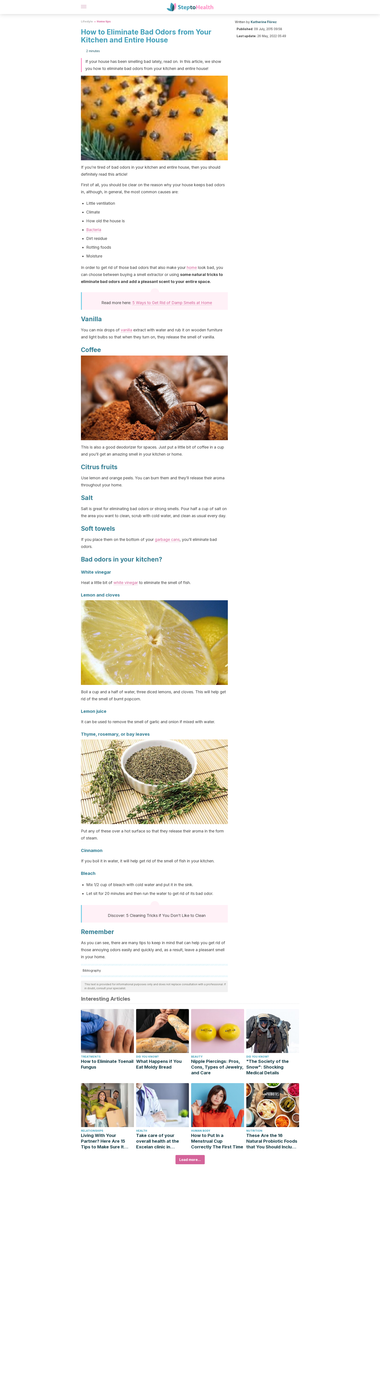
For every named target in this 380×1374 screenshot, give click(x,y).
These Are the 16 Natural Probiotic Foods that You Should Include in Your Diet (271, 1141)
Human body (200, 1130)
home (192, 267)
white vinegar (125, 582)
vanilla (126, 330)
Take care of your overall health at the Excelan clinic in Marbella (157, 1141)
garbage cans (167, 539)
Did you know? (147, 1056)
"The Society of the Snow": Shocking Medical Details (267, 1067)
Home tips (104, 21)
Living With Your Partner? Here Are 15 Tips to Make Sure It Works (103, 1141)
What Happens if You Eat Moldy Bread (159, 1064)
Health (141, 1130)
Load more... (190, 1159)
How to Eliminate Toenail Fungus (107, 1064)
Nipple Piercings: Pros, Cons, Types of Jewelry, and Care (217, 1067)
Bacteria (93, 229)
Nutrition (254, 1130)
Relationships (92, 1130)
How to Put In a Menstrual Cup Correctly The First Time (217, 1141)
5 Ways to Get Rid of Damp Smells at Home (172, 302)
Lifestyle (87, 21)
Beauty (197, 1056)
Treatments (90, 1056)
